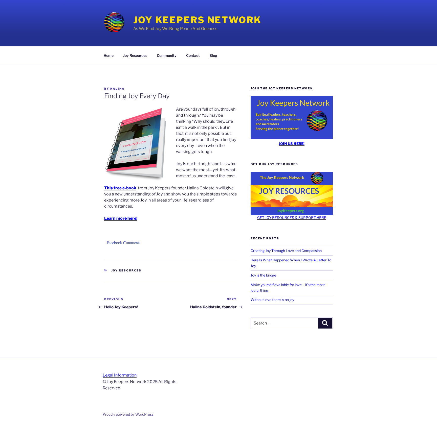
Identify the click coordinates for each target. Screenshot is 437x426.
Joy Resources (135, 55)
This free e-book (120, 188)
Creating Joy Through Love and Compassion (286, 250)
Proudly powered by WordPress (128, 414)
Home (109, 55)
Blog (213, 55)
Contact (193, 55)
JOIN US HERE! (291, 143)
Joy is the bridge (263, 275)
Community (167, 55)
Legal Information (120, 375)
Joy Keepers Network (197, 20)
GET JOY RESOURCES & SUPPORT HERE (291, 217)
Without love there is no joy (272, 299)
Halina (117, 88)
